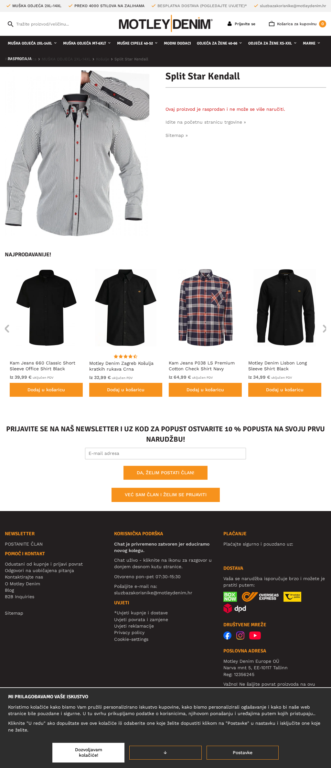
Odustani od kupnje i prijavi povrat (44, 564)
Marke (309, 43)
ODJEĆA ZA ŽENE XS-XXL (270, 43)
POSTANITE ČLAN (24, 544)
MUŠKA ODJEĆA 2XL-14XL (30, 43)
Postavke (242, 752)
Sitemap (14, 613)
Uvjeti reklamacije (134, 626)
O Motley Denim (22, 583)
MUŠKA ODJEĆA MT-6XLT (84, 43)
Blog (9, 590)
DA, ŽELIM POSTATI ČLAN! (165, 472)
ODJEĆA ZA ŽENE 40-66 (217, 43)
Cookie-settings (131, 639)
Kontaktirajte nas (24, 576)
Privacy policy (129, 632)
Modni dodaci (177, 43)
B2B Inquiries (19, 596)
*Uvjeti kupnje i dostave (141, 612)
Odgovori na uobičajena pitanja (39, 570)
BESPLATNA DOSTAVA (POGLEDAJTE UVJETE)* (202, 6)
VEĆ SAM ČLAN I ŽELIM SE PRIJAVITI (166, 494)
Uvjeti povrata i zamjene (141, 619)
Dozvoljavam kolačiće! (88, 752)
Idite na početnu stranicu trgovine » (206, 122)
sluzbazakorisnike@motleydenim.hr (293, 6)
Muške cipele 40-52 (135, 43)
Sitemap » (177, 135)
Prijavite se (244, 24)
